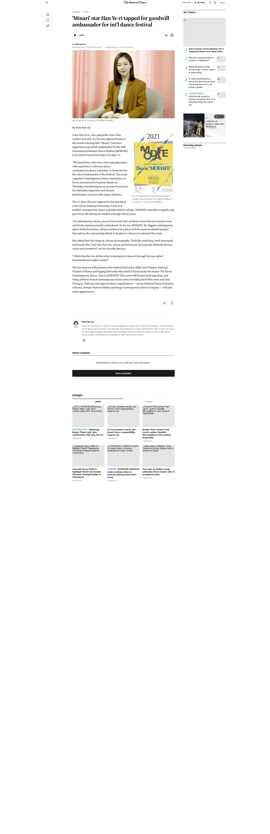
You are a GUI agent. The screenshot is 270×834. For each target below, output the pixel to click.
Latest (98, 401)
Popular (149, 401)
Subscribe (187, 3)
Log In (222, 3)
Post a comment (123, 373)
